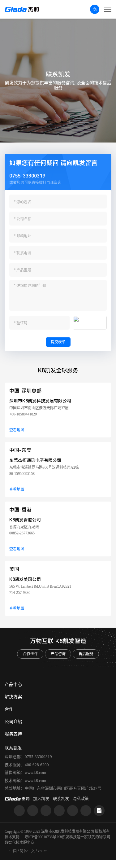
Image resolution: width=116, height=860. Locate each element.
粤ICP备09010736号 (40, 837)
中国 (13, 851)
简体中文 (27, 851)
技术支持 (12, 837)
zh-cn (43, 851)
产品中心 (13, 684)
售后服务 (86, 654)
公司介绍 (13, 721)
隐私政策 (81, 798)
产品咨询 (58, 654)
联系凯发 (61, 798)
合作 (9, 709)
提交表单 (58, 342)
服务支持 (13, 734)
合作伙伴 (30, 654)
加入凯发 (41, 798)
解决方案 (13, 697)
